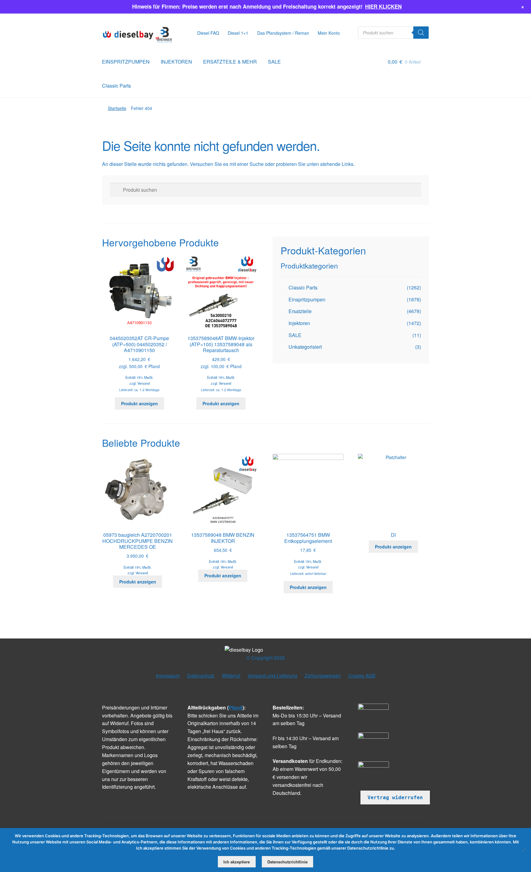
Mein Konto (329, 33)
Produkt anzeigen (139, 403)
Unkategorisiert (305, 346)
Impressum (168, 675)
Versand (143, 383)
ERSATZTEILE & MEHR (230, 61)
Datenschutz (200, 675)
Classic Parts (116, 85)
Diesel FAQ (208, 33)
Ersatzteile (300, 311)
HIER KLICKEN (383, 6)
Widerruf (231, 675)
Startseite (117, 108)
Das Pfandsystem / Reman (283, 33)
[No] (523, 850)
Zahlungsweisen (323, 675)
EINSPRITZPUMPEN (126, 61)
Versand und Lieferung (272, 675)
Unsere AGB (362, 675)
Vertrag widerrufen (395, 797)
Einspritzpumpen (307, 299)
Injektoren (299, 323)
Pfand (235, 707)
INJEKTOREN (176, 61)
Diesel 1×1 (238, 33)
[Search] (421, 32)
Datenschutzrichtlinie (287, 862)
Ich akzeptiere (236, 862)
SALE (274, 61)
